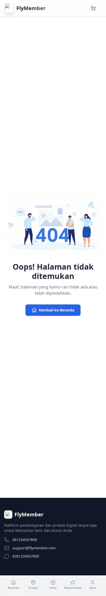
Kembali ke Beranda (56, 310)
